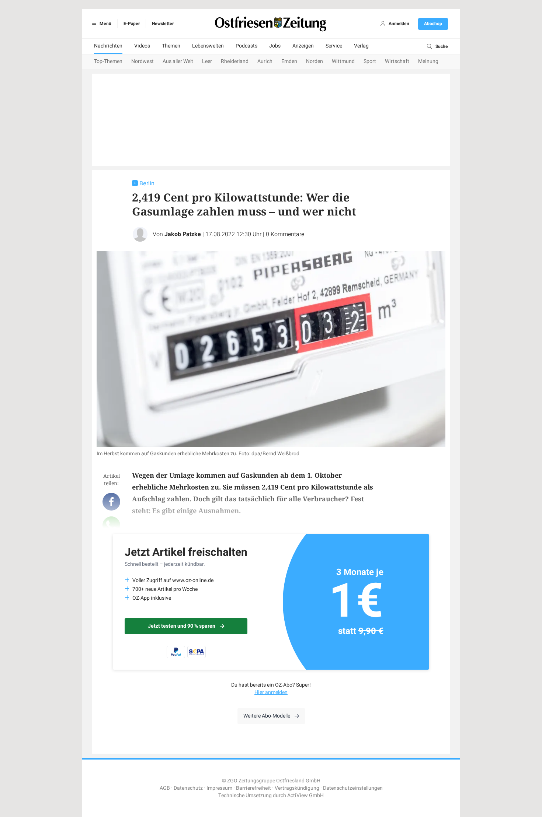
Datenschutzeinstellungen (353, 788)
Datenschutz (188, 788)
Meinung (428, 61)
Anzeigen (303, 46)
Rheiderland (235, 61)
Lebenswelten (208, 46)
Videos (142, 46)
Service (334, 46)
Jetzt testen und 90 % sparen (181, 626)
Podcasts (246, 46)
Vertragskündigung (297, 788)
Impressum (219, 788)
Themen (171, 46)
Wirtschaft (397, 61)
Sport (370, 61)
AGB (165, 788)
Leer (207, 61)
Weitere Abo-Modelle (266, 716)
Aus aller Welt (178, 61)
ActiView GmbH (305, 795)
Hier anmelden (271, 692)
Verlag (361, 46)
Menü (104, 23)
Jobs (275, 46)
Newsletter (163, 24)
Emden (289, 61)
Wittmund (343, 61)
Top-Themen (108, 61)
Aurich (264, 61)
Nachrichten (108, 46)
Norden (314, 61)
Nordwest (142, 61)
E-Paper (132, 24)
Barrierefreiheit (253, 788)
